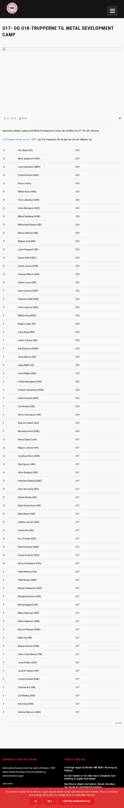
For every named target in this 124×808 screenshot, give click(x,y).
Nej (50, 801)
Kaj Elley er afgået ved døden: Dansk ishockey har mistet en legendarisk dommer (89, 785)
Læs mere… (8, 783)
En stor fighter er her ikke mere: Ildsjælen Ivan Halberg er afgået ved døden (90, 777)
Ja (35, 801)
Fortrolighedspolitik (76, 801)
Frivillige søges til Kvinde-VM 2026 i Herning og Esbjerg (90, 769)
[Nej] (120, 798)
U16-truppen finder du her (15, 139)
